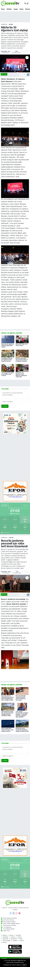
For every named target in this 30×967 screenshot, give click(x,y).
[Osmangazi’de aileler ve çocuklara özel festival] (7, 368)
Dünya (21, 9)
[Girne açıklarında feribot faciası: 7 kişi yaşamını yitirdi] (7, 723)
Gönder (4, 406)
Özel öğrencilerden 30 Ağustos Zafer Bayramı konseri (6, 360)
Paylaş (5, 74)
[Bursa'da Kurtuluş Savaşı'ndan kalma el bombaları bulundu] (22, 353)
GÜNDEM (5, 937)
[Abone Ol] (28, 74)
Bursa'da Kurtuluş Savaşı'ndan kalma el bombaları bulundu (22, 360)
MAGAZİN (5, 939)
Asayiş (16, 9)
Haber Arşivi (6, 930)
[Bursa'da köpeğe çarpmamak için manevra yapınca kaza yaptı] (22, 691)
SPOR (20, 939)
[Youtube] (19, 913)
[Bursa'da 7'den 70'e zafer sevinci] (22, 339)
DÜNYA (19, 937)
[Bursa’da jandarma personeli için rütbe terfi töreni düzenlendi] (15, 584)
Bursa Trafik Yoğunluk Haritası (11, 923)
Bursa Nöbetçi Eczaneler (10, 918)
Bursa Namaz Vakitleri (9, 921)
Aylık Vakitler (6, 532)
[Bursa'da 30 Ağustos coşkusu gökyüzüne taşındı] (7, 339)
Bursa (3, 9)
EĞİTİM (5, 942)
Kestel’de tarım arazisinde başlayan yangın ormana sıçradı (22, 730)
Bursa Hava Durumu (8, 920)
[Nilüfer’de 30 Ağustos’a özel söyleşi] (15, 63)
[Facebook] (10, 913)
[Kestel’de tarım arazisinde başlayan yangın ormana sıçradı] (22, 723)
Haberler (4, 24)
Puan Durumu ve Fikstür (9, 925)
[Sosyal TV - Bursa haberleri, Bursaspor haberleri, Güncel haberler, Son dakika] (10, 3)
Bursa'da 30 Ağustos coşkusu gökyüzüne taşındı (7, 346)
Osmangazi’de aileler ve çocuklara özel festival (7, 374)
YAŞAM (15, 940)
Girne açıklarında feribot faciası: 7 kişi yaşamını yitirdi (7, 730)
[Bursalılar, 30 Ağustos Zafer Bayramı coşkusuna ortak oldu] (22, 368)
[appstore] (15, 947)
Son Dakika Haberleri (9, 929)
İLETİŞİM (18, 935)
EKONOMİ (14, 939)
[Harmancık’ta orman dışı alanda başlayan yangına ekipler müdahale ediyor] (7, 706)
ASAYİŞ (11, 537)
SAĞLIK (22, 940)
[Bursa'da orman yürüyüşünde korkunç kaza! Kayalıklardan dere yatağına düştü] (7, 691)
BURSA (11, 24)
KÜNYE (11, 935)
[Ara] (25, 3)
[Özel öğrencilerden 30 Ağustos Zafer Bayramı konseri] (7, 353)
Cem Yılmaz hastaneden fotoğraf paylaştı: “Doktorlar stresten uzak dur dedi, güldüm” (22, 714)
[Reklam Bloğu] (15, 491)
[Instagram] (16, 913)
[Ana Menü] (27, 3)
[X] (13, 913)
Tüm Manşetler (7, 927)
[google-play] (15, 951)
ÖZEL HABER (6, 940)
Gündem (9, 9)
